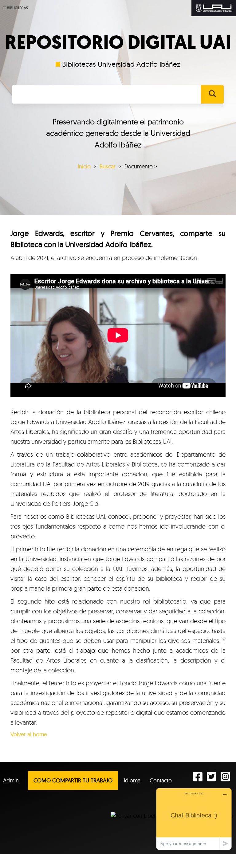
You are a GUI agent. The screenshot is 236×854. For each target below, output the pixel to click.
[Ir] (212, 94)
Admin (11, 780)
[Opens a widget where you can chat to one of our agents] (194, 819)
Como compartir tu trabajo (72, 780)
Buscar (108, 166)
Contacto (161, 780)
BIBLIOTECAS (17, 8)
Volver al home (28, 734)
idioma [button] (132, 780)
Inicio (84, 166)
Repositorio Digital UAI (118, 42)
